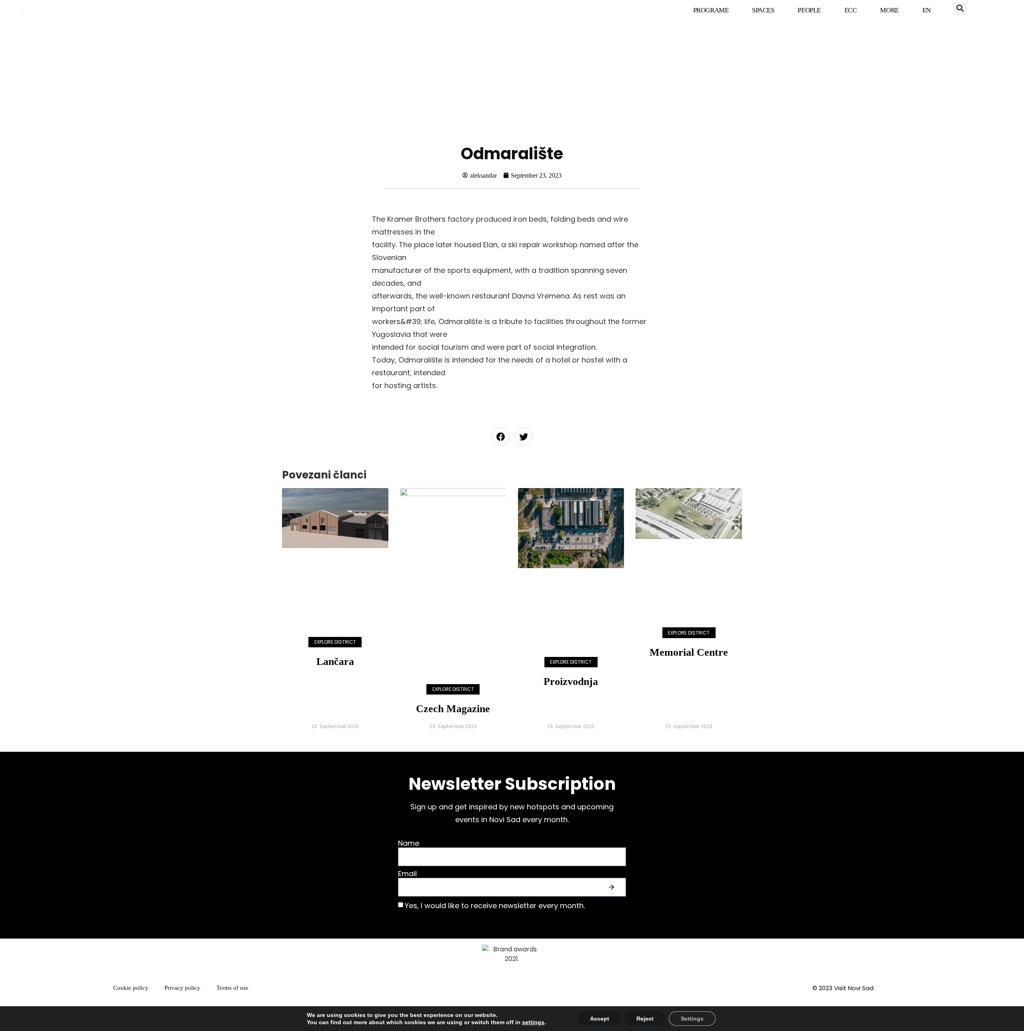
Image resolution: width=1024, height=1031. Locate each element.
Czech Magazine (453, 709)
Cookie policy (130, 988)
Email (407, 874)
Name (408, 843)
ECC (850, 10)
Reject (645, 1018)
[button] (959, 8)
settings (533, 1022)
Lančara (335, 661)
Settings (692, 1018)
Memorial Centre (689, 652)
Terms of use (232, 988)
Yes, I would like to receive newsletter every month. (495, 906)
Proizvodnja (571, 681)
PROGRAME (710, 10)
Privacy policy (182, 988)
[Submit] (612, 887)
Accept (599, 1018)
